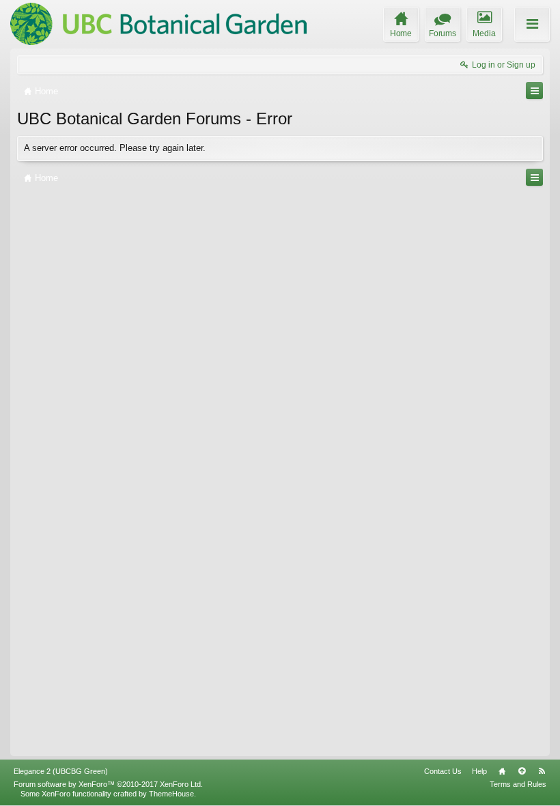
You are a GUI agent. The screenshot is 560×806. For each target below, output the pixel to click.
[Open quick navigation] (534, 90)
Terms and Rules (518, 784)
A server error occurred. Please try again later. (115, 148)
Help (479, 771)
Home (502, 771)
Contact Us (443, 771)
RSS (541, 771)
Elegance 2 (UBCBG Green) (61, 771)
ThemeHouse (171, 794)
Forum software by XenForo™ (108, 784)
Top (522, 771)
